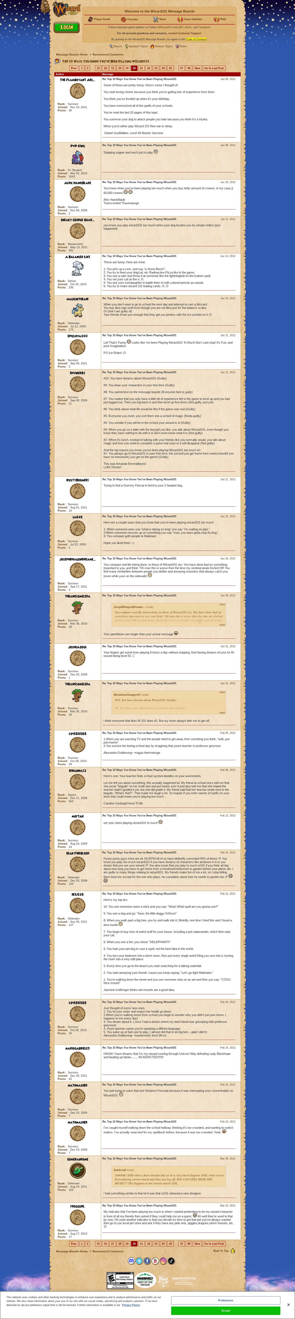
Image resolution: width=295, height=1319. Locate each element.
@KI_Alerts (185, 27)
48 (188, 68)
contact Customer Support (184, 33)
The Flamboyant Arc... (77, 80)
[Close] (288, 1304)
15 (98, 68)
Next (197, 68)
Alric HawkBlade (77, 183)
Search (117, 46)
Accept (225, 1310)
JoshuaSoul (77, 647)
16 (105, 68)
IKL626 (78, 894)
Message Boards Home (72, 54)
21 (141, 68)
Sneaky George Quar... (78, 220)
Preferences (225, 1300)
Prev (74, 68)
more (222, 604)
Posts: (62, 110)
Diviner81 (77, 373)
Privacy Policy (131, 1305)
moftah (77, 816)
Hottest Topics (164, 46)
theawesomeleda (77, 596)
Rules (183, 46)
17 (112, 68)
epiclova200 (78, 336)
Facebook (204, 27)
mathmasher (77, 1085)
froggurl (77, 1206)
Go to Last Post (214, 68)
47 (181, 68)
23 (156, 68)
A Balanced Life (77, 257)
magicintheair (77, 299)
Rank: (62, 103)
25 (170, 68)
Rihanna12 (77, 770)
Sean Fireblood (77, 853)
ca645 (77, 517)
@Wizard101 (165, 27)
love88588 (77, 733)
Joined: (63, 107)
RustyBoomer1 (77, 480)
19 (127, 68)
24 (163, 68)
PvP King (77, 146)
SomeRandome (77, 1159)
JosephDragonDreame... (77, 559)
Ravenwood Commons (108, 54)
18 (119, 68)
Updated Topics (138, 46)
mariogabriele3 (77, 1048)
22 (148, 68)
